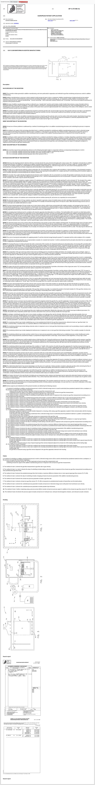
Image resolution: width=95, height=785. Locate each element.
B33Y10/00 (72, 20)
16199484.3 (16, 23)
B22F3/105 (50, 20)
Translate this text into (5, 1)
